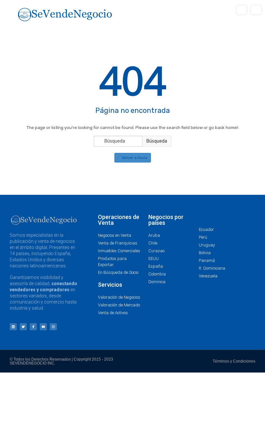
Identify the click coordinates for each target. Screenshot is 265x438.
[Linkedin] (13, 326)
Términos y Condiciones (234, 361)
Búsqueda (156, 141)
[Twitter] (23, 326)
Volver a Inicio (134, 157)
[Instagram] (53, 326)
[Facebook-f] (33, 326)
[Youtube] (43, 326)
